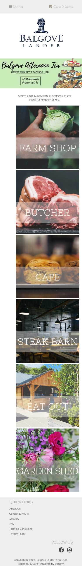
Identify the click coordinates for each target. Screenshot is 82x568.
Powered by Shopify (52, 563)
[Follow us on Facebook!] (61, 551)
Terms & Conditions (20, 528)
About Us (15, 508)
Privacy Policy (17, 533)
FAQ (11, 523)
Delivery (14, 518)
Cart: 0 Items (63, 6)
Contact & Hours (19, 513)
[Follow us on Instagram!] (69, 551)
